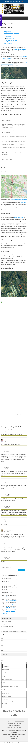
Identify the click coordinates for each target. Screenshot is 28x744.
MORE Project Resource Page (8, 705)
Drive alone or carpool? (11, 40)
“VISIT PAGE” (24, 202)
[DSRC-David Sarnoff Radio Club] (14, 13)
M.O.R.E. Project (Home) (7, 701)
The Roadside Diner (18, 217)
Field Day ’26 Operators (6, 624)
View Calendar (4, 613)
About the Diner (10, 38)
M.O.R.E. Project (4, 699)
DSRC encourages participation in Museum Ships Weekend (13, 631)
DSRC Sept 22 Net (10, 607)
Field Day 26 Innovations (6, 621)
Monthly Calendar (6, 671)
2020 (2, 650)
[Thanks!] (1, 418)
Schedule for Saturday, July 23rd (11, 33)
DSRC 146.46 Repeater (7, 693)
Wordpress (20, 742)
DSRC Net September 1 (11, 596)
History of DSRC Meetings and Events (10, 686)
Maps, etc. (8, 36)
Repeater (3, 691)
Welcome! (3, 657)
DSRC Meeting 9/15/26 (11, 604)
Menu (14, 18)
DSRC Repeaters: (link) (7, 574)
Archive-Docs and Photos (7, 684)
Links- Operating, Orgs (7, 679)
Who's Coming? (10, 42)
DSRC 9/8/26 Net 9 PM (11, 600)
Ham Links (3, 674)
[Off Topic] (6, 418)
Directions (6, 34)
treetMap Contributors (21, 199)
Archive (3, 682)
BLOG (22, 1)
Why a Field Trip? (7, 31)
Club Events (3, 662)
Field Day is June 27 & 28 (6, 628)
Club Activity (6, 666)
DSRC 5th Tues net (10, 611)
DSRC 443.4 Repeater (7, 696)
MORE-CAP (4, 703)
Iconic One (6, 742)
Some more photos (8, 43)
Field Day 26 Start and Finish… (7, 626)
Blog (2, 660)
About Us (3, 689)
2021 (2, 647)
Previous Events (5, 669)
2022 (2, 645)
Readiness (4, 676)
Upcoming (5, 664)
